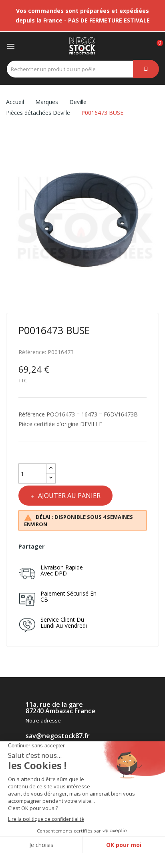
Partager (54, 547)
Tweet (68, 547)
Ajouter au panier (69, 495)
